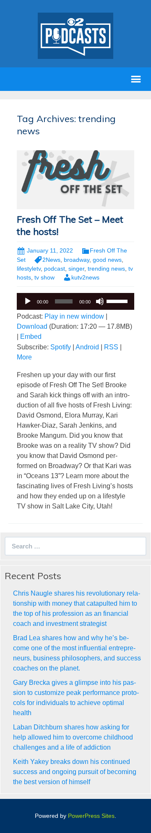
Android (87, 347)
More (24, 357)
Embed (31, 336)
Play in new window (74, 316)
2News (51, 259)
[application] (75, 301)
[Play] (27, 301)
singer (76, 268)
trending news (106, 268)
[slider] (118, 300)
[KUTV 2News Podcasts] (75, 35)
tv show (44, 277)
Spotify (60, 347)
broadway (76, 259)
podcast (54, 268)
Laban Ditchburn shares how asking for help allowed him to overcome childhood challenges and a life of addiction (73, 737)
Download (32, 326)
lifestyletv (29, 268)
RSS (111, 347)
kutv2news (85, 277)
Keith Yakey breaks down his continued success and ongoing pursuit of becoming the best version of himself (74, 771)
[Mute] (100, 301)
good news (107, 259)
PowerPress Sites (91, 815)
